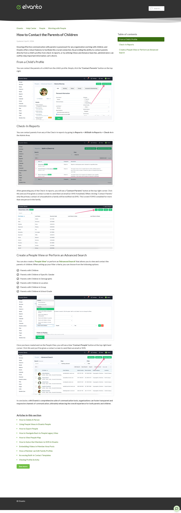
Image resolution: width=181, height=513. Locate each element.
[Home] (29, 6)
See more (23, 466)
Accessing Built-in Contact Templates (35, 455)
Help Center (31, 28)
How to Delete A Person (29, 420)
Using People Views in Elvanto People (35, 424)
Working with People (57, 28)
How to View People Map (30, 437)
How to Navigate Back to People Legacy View (38, 433)
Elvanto (20, 28)
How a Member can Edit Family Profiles (36, 451)
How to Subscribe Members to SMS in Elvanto (38, 442)
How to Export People (28, 428)
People (42, 28)
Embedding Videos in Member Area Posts (36, 446)
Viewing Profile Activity (29, 459)
